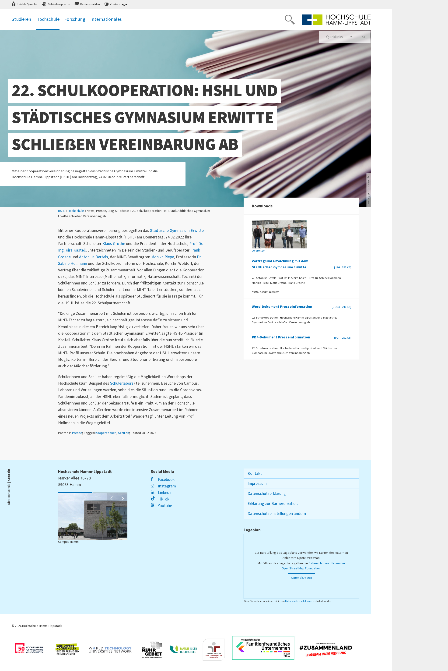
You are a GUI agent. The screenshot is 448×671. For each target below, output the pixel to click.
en (366, 36)
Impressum (257, 483)
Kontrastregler (119, 4)
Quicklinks (334, 36)
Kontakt (255, 473)
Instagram (166, 486)
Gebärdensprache (59, 4)
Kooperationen (105, 433)
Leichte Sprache (27, 4)
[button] (112, 498)
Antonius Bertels (93, 257)
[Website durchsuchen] (290, 19)
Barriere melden (90, 4)
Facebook (165, 480)
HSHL (61, 211)
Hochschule (76, 211)
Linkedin (164, 493)
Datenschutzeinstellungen (299, 601)
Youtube (164, 506)
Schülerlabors (121, 383)
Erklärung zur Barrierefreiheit (273, 504)
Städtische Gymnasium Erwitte (177, 231)
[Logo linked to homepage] (336, 19)
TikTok (163, 499)
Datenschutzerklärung (267, 494)
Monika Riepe (162, 257)
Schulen (123, 433)
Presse (77, 433)
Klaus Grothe (113, 244)
